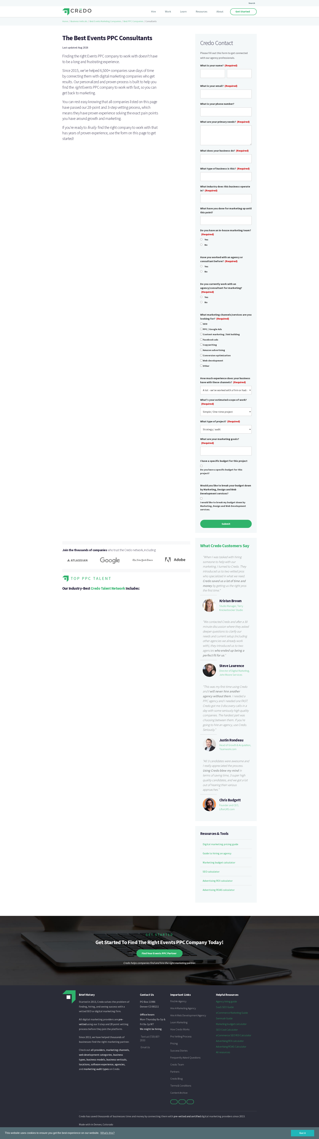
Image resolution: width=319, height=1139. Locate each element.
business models (95, 1059)
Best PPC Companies (133, 21)
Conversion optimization (217, 355)
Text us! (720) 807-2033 (150, 1038)
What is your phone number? (217, 103)
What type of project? (220, 421)
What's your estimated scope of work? (223, 401)
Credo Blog (176, 1078)
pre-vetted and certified (187, 1116)
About (219, 11)
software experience (102, 1064)
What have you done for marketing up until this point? (226, 210)
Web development (213, 360)
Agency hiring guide (226, 1001)
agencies (120, 1064)
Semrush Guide (224, 1018)
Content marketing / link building (221, 334)
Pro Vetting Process (180, 1036)
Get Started (242, 11)
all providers (98, 1050)
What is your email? (218, 85)
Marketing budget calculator (219, 862)
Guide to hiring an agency (217, 853)
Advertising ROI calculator (218, 880)
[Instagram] (190, 1101)
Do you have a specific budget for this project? (221, 471)
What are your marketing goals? (219, 441)
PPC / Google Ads (212, 329)
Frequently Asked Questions (185, 1057)
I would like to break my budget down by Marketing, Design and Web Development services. (223, 506)
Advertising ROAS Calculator (231, 1046)
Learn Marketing (178, 1022)
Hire (153, 11)
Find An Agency (178, 1001)
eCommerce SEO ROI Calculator (233, 1035)
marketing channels (117, 1050)
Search (252, 3)
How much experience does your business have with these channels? (225, 380)
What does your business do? (224, 150)
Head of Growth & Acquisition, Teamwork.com (235, 747)
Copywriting (210, 344)
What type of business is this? (225, 168)
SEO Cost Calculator (227, 1029)
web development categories (95, 1054)
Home (65, 21)
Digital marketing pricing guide (220, 844)
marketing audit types (96, 1069)
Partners (174, 1071)
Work (168, 11)
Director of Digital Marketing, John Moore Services (234, 672)
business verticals (116, 1059)
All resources (223, 1052)
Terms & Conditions (180, 1085)
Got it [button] (302, 1133)
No (206, 244)
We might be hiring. (151, 1029)
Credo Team (177, 1064)
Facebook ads (210, 339)
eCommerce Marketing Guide (232, 1012)
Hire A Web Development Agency (188, 1015)
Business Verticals (78, 21)
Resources (201, 11)
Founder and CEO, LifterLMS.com (229, 807)
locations (84, 1064)
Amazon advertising (214, 350)
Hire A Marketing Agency (183, 1008)
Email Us (145, 1047)
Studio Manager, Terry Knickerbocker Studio (231, 608)
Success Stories (178, 1050)
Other (206, 365)
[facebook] (182, 1101)
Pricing (174, 1043)
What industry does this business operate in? (225, 188)
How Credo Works (179, 1029)
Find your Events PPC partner (159, 953)
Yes (206, 239)
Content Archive (179, 1092)
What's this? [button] (107, 1133)
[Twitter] (174, 1101)
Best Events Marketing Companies (105, 21)
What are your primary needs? (225, 121)
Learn (183, 11)
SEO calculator (211, 871)
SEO (205, 323)
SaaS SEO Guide (225, 1007)
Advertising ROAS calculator (219, 889)
